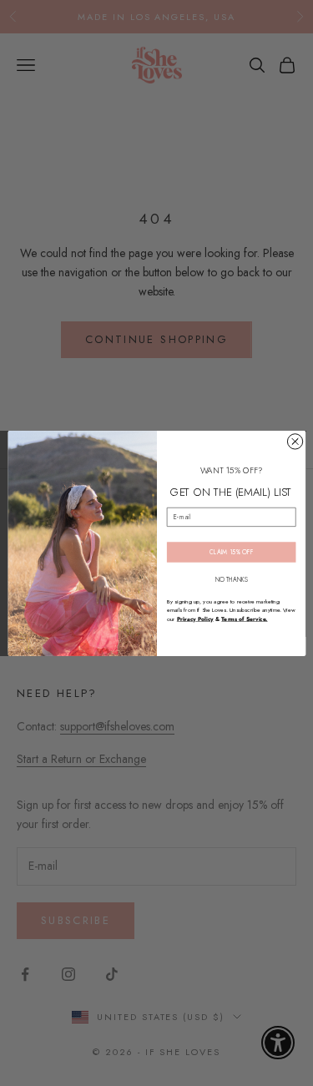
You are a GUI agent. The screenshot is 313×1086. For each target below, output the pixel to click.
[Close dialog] (294, 440)
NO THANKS (231, 578)
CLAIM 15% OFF (231, 551)
